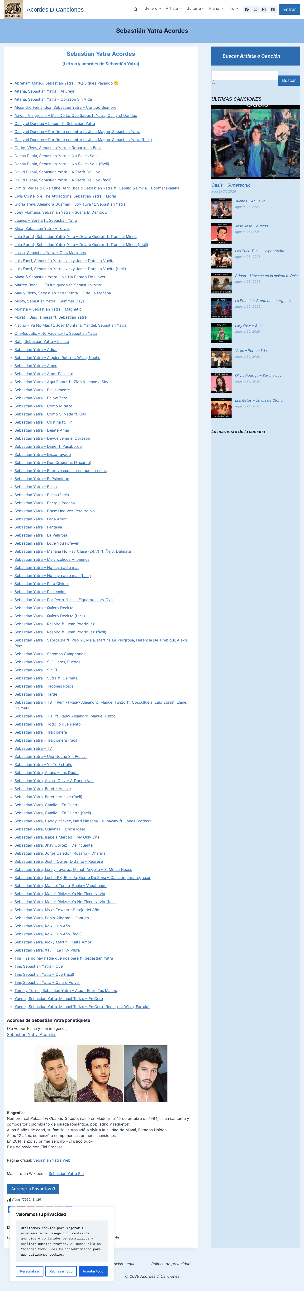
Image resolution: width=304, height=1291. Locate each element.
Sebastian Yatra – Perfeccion (40, 591)
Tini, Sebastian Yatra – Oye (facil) (44, 974)
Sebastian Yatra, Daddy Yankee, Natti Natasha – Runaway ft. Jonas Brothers (83, 821)
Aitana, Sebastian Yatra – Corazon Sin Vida (53, 99)
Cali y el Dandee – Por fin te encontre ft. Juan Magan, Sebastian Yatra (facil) (83, 139)
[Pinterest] (273, 9)
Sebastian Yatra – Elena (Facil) (41, 494)
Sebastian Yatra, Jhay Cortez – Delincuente (53, 845)
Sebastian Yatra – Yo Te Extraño (43, 764)
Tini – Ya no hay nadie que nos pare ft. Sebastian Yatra (63, 958)
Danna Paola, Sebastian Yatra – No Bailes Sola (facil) (61, 163)
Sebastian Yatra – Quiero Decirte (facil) (49, 615)
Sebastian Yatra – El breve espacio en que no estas (60, 470)
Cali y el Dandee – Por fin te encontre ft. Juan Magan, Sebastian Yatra (77, 131)
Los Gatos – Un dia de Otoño (259, 400)
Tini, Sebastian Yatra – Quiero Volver (47, 982)
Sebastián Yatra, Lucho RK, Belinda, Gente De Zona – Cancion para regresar (82, 877)
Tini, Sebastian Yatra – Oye (38, 966)
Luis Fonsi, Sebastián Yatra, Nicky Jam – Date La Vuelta (64, 260)
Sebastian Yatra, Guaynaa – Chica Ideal (49, 829)
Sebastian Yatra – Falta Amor (40, 519)
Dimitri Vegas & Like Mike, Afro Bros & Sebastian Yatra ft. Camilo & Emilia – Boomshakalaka (96, 188)
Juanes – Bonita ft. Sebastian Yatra (45, 220)
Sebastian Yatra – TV (33, 748)
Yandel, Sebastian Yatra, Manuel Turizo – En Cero (58, 998)
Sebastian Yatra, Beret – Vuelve (42, 788)
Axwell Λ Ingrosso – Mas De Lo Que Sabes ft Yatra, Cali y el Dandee (75, 115)
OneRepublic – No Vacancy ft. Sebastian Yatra (55, 333)
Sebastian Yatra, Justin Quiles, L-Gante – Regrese (58, 861)
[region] (62, 1244)
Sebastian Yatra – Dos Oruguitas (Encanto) (52, 462)
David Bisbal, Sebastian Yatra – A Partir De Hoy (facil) (63, 180)
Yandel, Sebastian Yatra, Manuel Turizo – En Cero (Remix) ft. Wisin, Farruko (82, 1006)
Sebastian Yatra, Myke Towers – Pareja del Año (56, 909)
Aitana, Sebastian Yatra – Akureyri (45, 91)
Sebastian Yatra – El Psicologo (41, 478)
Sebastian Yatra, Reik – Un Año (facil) (48, 934)
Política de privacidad (170, 1263)
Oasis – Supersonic (231, 185)
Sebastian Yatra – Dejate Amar (41, 430)
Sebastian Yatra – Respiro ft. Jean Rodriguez (54, 624)
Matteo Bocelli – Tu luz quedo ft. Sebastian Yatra (58, 285)
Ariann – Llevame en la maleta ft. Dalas (267, 275)
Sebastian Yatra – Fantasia (38, 527)
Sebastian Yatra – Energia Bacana (44, 502)
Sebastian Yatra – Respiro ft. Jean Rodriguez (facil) (60, 632)
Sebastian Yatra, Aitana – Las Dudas (46, 772)
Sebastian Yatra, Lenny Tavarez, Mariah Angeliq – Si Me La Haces (73, 869)
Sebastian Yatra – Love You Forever (46, 543)
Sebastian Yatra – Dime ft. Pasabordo (48, 446)
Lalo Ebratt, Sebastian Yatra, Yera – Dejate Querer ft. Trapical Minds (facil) (81, 244)
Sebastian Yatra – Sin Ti (35, 670)
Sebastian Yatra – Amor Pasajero (43, 373)
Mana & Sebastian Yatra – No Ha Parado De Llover (59, 276)
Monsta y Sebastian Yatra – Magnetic (47, 309)
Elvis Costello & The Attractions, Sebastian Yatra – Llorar (65, 196)
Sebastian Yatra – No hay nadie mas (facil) (52, 575)
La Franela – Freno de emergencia (263, 300)
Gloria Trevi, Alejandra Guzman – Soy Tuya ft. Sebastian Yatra (69, 204)
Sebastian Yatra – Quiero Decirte (43, 607)
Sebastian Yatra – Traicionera (40, 732)
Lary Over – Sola (248, 325)
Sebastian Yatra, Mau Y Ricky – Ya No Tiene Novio (59, 893)
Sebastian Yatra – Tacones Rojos (43, 686)
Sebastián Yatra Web (52, 1160)
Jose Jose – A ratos (251, 226)
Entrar (289, 9)
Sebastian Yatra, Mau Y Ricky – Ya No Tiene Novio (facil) (65, 901)
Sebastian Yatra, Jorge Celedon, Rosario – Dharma (59, 853)
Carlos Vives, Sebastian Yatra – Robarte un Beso (58, 147)
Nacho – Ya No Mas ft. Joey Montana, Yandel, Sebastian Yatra (70, 325)
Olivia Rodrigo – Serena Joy (258, 375)
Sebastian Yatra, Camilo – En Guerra (47, 804)
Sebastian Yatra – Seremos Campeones (49, 653)
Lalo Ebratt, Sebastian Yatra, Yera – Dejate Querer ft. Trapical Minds (75, 236)
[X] (255, 9)
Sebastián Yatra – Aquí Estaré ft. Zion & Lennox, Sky (61, 381)
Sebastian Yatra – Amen (35, 365)
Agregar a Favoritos (33, 1188)
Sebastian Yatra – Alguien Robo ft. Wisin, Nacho (57, 357)
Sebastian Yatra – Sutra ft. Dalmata (46, 678)
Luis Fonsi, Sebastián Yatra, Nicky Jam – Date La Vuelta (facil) (70, 268)
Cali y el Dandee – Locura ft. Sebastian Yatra (54, 123)
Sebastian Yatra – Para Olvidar (41, 583)
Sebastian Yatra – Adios (35, 349)
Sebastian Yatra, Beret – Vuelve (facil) (48, 796)
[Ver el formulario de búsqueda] (135, 9)
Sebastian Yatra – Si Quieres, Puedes (47, 662)
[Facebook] (247, 9)
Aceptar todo (93, 1271)
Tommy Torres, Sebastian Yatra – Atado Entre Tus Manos (65, 990)
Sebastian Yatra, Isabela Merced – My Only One (57, 837)
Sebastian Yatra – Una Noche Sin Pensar (50, 756)
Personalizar (29, 1271)
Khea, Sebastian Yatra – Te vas (42, 228)
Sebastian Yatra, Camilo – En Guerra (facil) (52, 812)
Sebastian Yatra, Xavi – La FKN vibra (47, 950)
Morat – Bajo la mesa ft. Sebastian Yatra (50, 317)
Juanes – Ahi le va (250, 201)
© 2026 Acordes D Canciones (152, 1276)
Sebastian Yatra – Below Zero (40, 398)
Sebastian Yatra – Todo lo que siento (47, 724)
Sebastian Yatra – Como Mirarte (43, 406)
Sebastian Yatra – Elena (35, 486)
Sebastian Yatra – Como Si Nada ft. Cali (50, 414)
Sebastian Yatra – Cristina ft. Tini (43, 422)
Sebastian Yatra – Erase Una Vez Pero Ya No (54, 511)
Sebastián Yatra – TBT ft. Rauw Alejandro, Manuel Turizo (65, 716)
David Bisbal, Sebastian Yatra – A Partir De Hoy (57, 172)
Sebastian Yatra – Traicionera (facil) (46, 740)
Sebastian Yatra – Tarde (35, 694)
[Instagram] (264, 9)
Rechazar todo (61, 1271)
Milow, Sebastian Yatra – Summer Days (49, 301)
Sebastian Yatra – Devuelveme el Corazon (52, 438)
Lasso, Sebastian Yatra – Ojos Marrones (50, 252)
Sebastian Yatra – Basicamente (42, 389)
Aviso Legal (124, 1263)
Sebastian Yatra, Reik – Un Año (42, 925)
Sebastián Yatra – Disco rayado (42, 454)
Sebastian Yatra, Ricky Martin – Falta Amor (52, 942)
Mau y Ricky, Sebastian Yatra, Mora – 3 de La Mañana (62, 293)
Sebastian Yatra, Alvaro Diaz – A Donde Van (54, 780)
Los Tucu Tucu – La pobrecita (259, 251)
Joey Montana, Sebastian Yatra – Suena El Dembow (61, 212)
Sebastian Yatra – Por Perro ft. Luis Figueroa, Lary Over (64, 599)
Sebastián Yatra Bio (66, 1173)
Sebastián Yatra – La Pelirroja (40, 535)
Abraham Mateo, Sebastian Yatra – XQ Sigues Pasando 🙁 (66, 83)
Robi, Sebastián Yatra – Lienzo (41, 341)
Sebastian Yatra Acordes (31, 1034)
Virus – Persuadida (251, 350)
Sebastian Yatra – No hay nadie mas (46, 567)
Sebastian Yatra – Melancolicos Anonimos (52, 559)
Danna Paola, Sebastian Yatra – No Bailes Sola (56, 155)
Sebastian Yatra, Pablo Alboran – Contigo (51, 917)
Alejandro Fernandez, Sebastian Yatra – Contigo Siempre (65, 107)
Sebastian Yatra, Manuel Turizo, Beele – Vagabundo (60, 885)
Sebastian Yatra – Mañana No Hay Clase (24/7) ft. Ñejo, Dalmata (72, 551)
